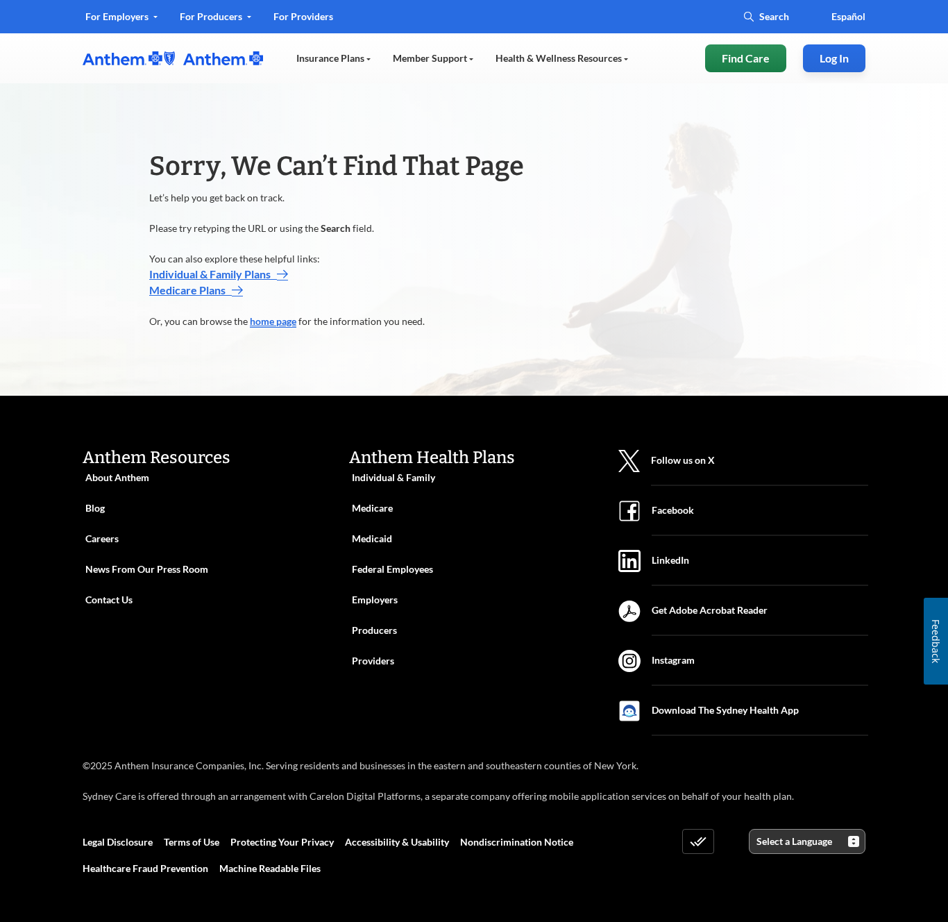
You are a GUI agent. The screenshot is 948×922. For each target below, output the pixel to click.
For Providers (303, 21)
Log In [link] (834, 58)
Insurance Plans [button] (331, 58)
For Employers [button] (118, 16)
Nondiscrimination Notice (516, 842)
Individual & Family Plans (213, 273)
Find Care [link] (746, 58)
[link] (173, 58)
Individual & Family (393, 477)
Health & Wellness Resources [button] (560, 58)
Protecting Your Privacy (282, 842)
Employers (375, 599)
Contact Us (109, 599)
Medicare (372, 508)
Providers (373, 661)
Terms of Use (191, 842)
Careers (102, 538)
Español (848, 16)
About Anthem (117, 477)
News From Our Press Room (146, 569)
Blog (95, 508)
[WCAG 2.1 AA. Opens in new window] (698, 841)
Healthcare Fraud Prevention (145, 868)
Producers (374, 630)
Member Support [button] (431, 58)
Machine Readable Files (270, 868)
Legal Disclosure (118, 842)
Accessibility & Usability (397, 842)
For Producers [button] (212, 16)
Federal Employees (392, 569)
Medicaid (372, 538)
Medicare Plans (190, 289)
